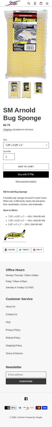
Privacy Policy (13, 330)
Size (5, 140)
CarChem (21, 417)
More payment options (26, 181)
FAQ (8, 322)
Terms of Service (14, 353)
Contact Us (11, 314)
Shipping (7, 129)
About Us (10, 306)
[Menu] (47, 3)
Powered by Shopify (33, 417)
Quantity (7, 151)
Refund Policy (13, 338)
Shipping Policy (14, 345)
